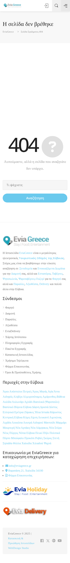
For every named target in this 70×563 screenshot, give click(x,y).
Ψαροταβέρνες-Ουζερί (31, 278)
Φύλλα (17, 443)
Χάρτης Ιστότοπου (15, 337)
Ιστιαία (45, 412)
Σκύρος (48, 438)
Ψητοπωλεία (10, 278)
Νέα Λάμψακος (40, 427)
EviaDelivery (12, 331)
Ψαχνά (47, 443)
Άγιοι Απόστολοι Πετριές (17, 391)
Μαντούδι (50, 422)
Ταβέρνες (57, 273)
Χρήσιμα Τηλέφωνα (16, 360)
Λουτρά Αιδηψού (33, 422)
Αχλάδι (28, 401)
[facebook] (42, 541)
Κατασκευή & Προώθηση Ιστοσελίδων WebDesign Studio (21, 543)
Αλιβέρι (18, 396)
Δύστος (53, 407)
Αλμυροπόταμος (33, 396)
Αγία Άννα (54, 391)
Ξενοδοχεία (25, 268)
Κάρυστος (56, 412)
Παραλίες (18, 284)
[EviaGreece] (13, 5)
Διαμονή (16, 273)
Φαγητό (56, 278)
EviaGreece (25, 252)
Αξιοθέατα (32, 284)
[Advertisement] (35, 85)
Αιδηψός (8, 396)
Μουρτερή (9, 427)
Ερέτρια (19, 412)
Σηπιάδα (7, 443)
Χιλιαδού (38, 443)
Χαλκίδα (27, 443)
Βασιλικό (8, 407)
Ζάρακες (29, 412)
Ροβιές (39, 438)
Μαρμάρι (61, 422)
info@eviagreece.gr (19, 465)
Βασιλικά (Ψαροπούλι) (46, 401)
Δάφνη (36, 407)
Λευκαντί (43, 417)
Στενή (56, 438)
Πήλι (46, 432)
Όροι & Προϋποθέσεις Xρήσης (23, 372)
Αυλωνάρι (18, 401)
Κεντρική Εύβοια (13, 417)
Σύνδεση (46, 5)
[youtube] (59, 541)
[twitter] (48, 541)
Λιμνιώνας (55, 417)
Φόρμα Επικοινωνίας (17, 366)
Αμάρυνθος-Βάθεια (54, 396)
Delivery (44, 284)
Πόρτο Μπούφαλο (13, 438)
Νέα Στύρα (55, 427)
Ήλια (38, 412)
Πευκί (39, 432)
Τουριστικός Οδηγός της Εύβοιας (41, 258)
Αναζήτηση (35, 198)
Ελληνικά (8, 412)
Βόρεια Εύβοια (23, 407)
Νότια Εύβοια (27, 432)
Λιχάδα (7, 422)
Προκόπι (29, 438)
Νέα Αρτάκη (23, 427)
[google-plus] (54, 541)
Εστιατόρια (44, 273)
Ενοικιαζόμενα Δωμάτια (51, 268)
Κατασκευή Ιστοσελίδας (19, 354)
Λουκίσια (17, 422)
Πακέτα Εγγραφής (15, 348)
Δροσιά (44, 407)
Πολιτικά (55, 432)
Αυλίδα (7, 401)
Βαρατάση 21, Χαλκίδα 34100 (25, 470)
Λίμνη (34, 417)
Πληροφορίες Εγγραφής (19, 342)
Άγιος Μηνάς (39, 391)
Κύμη (26, 417)
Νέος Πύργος (11, 432)
